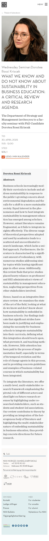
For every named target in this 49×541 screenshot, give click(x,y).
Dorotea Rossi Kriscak (17, 173)
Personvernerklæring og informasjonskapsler (19, 470)
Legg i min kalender (17, 156)
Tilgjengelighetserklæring (14, 515)
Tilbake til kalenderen (12, 13)
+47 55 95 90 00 (18, 463)
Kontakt (6, 500)
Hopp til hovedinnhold (11, 1)
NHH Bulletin (9, 512)
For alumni (33, 508)
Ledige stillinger (10, 504)
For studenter (34, 500)
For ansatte (33, 504)
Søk (42, 453)
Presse (6, 508)
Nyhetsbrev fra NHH (37, 512)
